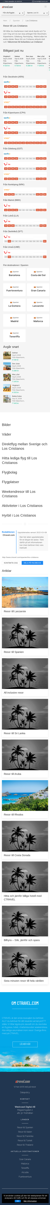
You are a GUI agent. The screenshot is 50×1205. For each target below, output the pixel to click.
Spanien (16, 20)
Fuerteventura (25, 1176)
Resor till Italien (25, 1132)
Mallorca (25, 1163)
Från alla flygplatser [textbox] (10, 13)
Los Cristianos (31, 20)
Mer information (30, 1201)
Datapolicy (25, 1092)
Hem (5, 20)
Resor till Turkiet (25, 1140)
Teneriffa (25, 1168)
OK (18, 1201)
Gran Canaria (25, 1159)
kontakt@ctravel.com (41, 1)
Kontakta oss (11, 563)
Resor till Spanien (25, 1127)
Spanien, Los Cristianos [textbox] (35, 13)
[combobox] (12, 12)
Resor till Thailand (25, 1145)
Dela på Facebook (32, 563)
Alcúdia (25, 1172)
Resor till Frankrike (25, 1136)
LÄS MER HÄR (25, 1044)
